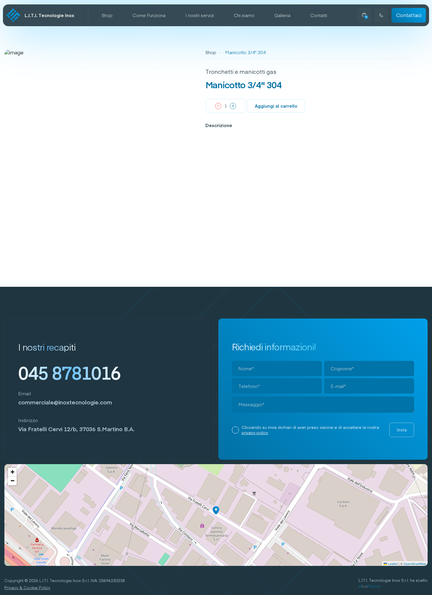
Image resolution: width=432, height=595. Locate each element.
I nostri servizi (199, 15)
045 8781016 (69, 373)
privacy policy (255, 432)
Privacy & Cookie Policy (27, 587)
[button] (216, 510)
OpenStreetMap (414, 563)
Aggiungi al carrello (276, 106)
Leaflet (392, 563)
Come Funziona (149, 15)
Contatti (318, 15)
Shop (107, 15)
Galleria (282, 15)
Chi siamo (244, 15)
